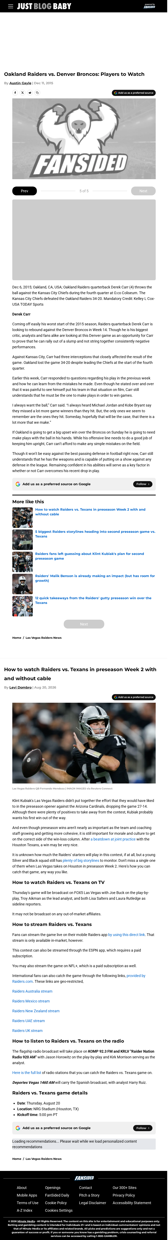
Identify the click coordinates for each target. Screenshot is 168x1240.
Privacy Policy (124, 1195)
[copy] (37, 93)
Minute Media (26, 1221)
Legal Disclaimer (92, 1203)
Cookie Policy (56, 1203)
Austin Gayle (20, 83)
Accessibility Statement (132, 1203)
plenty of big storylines (81, 860)
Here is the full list (26, 1072)
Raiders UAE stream (28, 1021)
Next (143, 191)
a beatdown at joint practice (113, 839)
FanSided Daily (57, 1195)
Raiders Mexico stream (31, 1001)
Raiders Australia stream (32, 991)
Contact (85, 1187)
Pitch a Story (89, 1195)
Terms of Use (28, 1203)
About (22, 1187)
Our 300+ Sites (124, 1187)
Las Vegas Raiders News (43, 638)
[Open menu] (10, 6)
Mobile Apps (27, 1195)
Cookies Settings (59, 1210)
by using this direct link (126, 935)
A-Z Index (24, 1210)
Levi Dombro (20, 687)
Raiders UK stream (27, 1030)
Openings (52, 1187)
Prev (24, 191)
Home (16, 638)
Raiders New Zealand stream (36, 1011)
